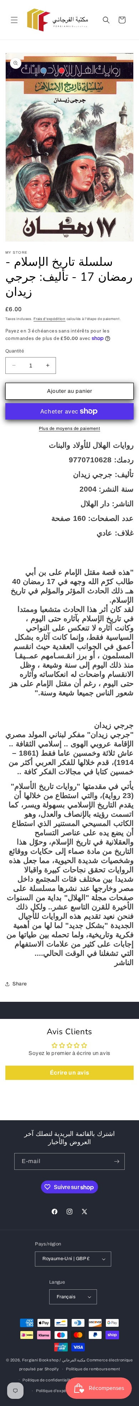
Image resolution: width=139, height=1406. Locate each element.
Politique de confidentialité (47, 1380)
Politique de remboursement (93, 1369)
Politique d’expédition (56, 1391)
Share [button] (19, 983)
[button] (14, 20)
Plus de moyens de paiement (69, 428)
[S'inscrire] (116, 1161)
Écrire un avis (69, 1073)
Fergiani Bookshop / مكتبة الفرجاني (54, 1360)
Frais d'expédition (50, 319)
